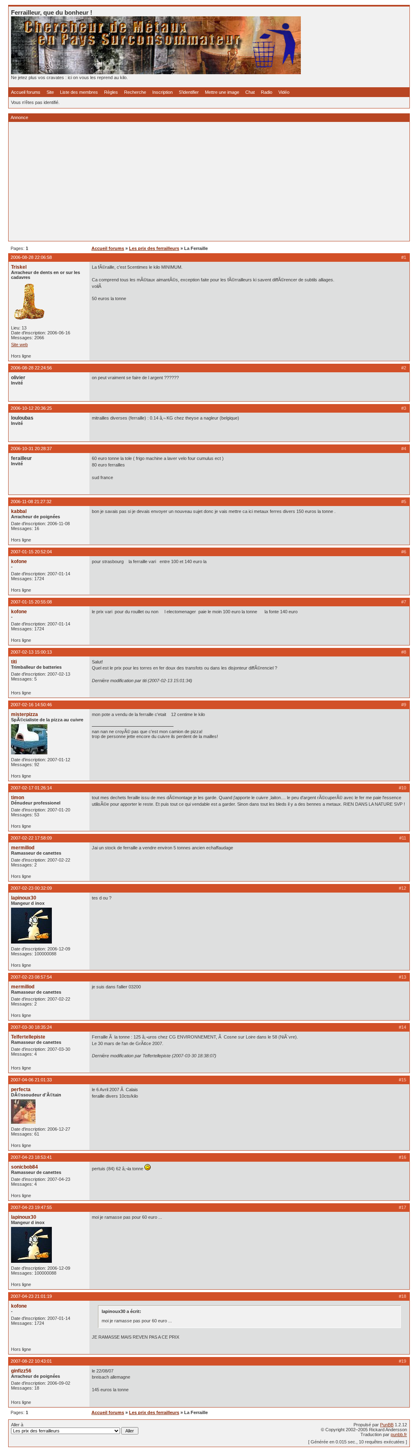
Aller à (17, 1424)
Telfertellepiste (28, 1037)
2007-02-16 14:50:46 (31, 704)
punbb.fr (399, 1434)
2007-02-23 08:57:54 (31, 977)
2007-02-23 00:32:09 (31, 888)
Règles (111, 92)
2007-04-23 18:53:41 (31, 1157)
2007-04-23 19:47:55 (31, 1207)
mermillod (22, 848)
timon (17, 797)
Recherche (135, 92)
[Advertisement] (209, 181)
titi (14, 662)
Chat (250, 92)
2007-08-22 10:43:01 (31, 1361)
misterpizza (24, 714)
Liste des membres (79, 92)
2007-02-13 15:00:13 (31, 652)
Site (50, 92)
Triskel (19, 267)
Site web (19, 344)
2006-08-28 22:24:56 (31, 367)
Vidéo (283, 92)
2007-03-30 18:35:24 (31, 1027)
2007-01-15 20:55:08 (31, 601)
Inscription (162, 92)
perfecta (21, 1089)
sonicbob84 (24, 1167)
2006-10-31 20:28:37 (31, 448)
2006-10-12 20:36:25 (31, 408)
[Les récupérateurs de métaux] (156, 72)
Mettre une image (222, 92)
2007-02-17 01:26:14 (31, 787)
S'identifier (189, 92)
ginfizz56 (21, 1371)
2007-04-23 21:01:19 (31, 1296)
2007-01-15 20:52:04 (31, 551)
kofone (19, 561)
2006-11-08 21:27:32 (31, 501)
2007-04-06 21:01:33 (31, 1079)
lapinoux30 (23, 898)
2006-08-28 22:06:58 (31, 257)
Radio (266, 92)
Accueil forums (25, 92)
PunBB (387, 1424)
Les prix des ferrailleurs (154, 248)
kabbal (19, 511)
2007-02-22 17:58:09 (31, 837)
